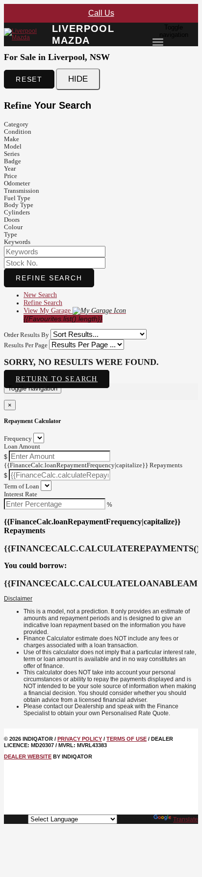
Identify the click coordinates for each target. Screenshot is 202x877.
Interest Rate (20, 494)
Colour (13, 227)
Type (10, 234)
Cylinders (17, 212)
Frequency (18, 438)
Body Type (18, 205)
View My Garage (63, 315)
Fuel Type (17, 198)
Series (12, 153)
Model (13, 146)
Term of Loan (21, 486)
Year (10, 168)
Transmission (21, 190)
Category (16, 124)
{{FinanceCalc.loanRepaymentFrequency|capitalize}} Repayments (93, 465)
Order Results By (26, 334)
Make (11, 139)
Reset (29, 79)
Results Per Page (26, 345)
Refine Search (49, 278)
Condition (17, 131)
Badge (12, 161)
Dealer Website (27, 756)
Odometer (17, 183)
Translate (185, 819)
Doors (12, 219)
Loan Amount (22, 446)
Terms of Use (126, 739)
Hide (78, 79)
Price (10, 176)
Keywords (17, 241)
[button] (101, 599)
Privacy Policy (79, 739)
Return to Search (57, 379)
